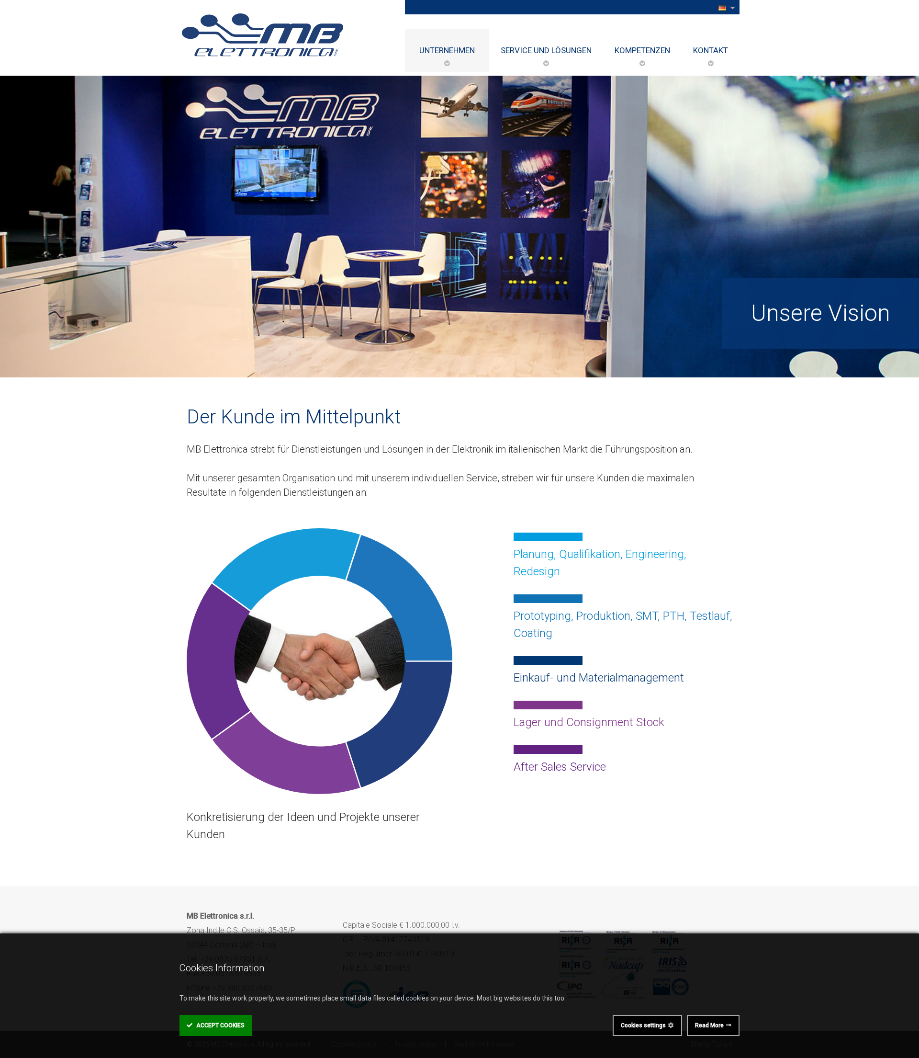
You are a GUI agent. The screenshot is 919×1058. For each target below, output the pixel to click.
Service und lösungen (546, 50)
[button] (726, 7)
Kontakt (710, 50)
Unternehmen (447, 50)
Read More (709, 1025)
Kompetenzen (642, 50)
